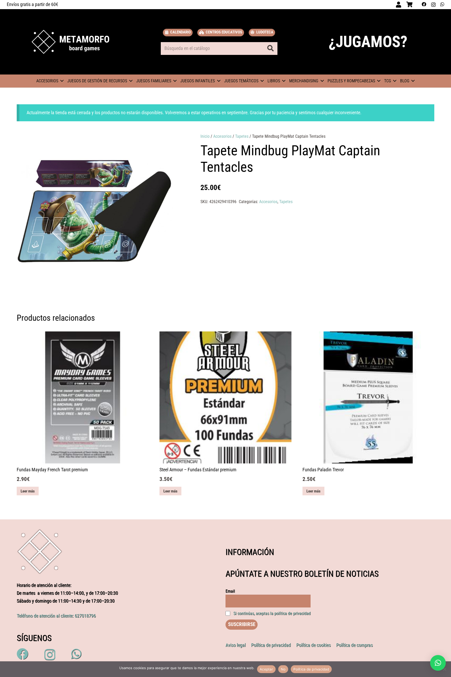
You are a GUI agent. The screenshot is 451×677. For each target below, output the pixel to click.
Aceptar (266, 669)
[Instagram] (433, 4)
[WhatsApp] (442, 4)
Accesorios (222, 136)
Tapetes (241, 136)
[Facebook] (424, 4)
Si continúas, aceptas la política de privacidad (272, 613)
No (283, 669)
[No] (444, 669)
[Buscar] (270, 48)
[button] (166, 142)
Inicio (205, 136)
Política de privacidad (311, 669)
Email (230, 591)
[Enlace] (71, 41)
